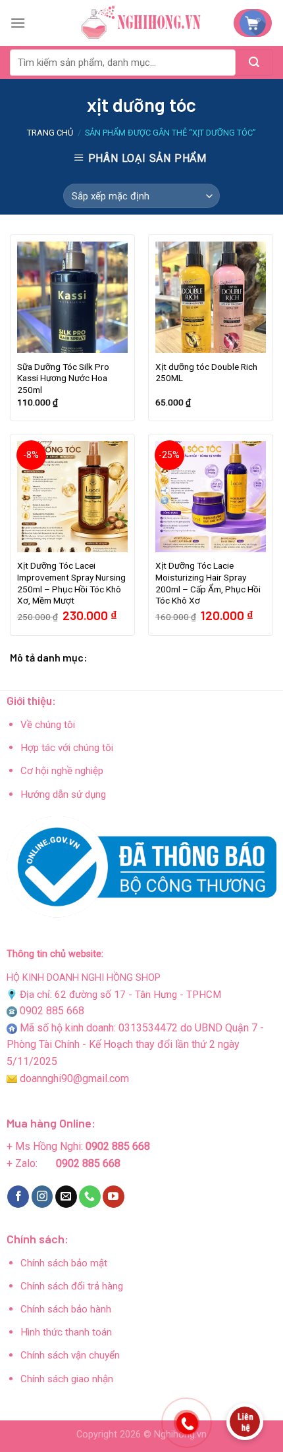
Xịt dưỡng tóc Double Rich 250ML (206, 372)
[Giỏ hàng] (253, 23)
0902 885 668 (52, 1010)
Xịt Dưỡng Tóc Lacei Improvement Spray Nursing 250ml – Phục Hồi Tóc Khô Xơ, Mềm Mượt (71, 583)
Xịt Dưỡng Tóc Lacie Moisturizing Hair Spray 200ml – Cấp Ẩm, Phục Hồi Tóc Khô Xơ (208, 583)
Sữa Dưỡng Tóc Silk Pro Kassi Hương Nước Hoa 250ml (63, 378)
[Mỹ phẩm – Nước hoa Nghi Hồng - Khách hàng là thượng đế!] (141, 23)
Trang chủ (50, 133)
